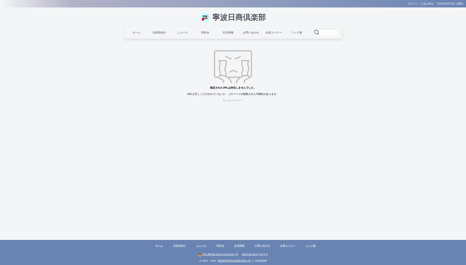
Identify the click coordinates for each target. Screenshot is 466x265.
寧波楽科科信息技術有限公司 (234, 260)
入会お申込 (427, 3)
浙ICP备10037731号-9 (255, 254)
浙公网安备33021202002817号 (220, 254)
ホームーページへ (233, 100)
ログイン (413, 3)
